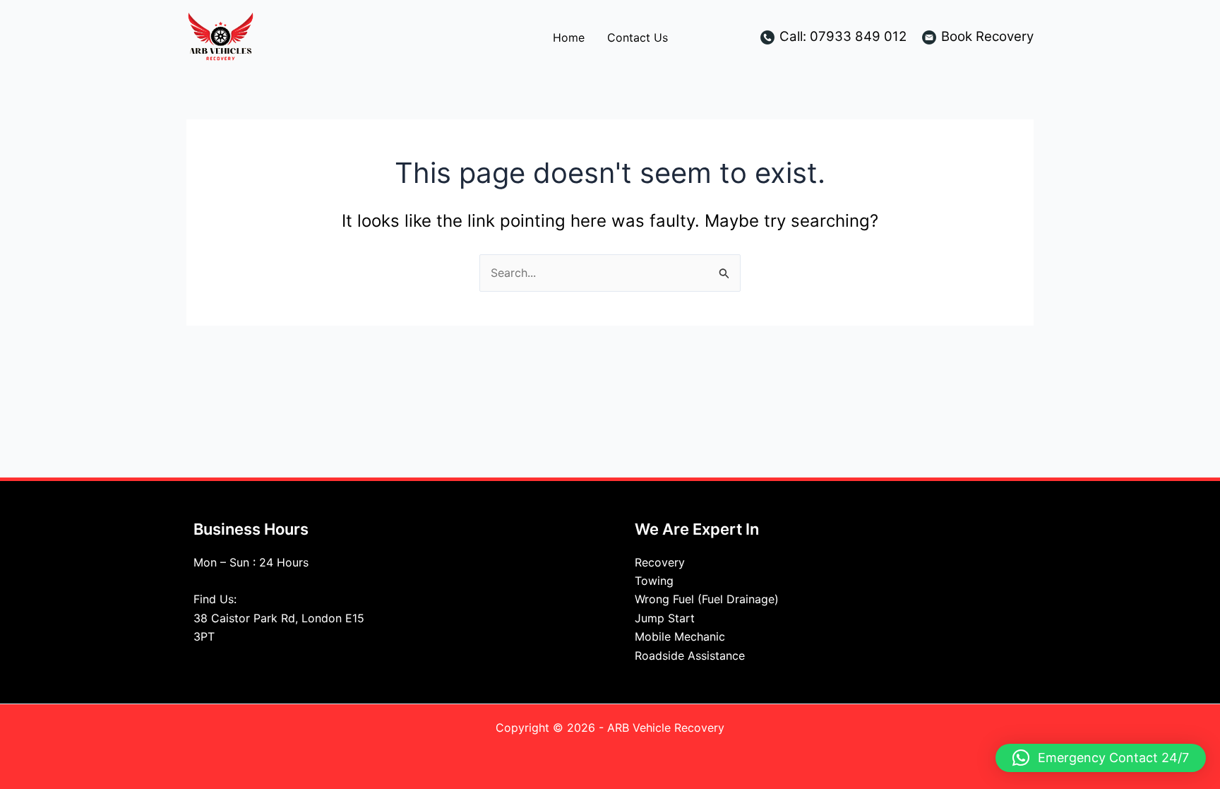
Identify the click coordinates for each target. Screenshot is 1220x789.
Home (569, 37)
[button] (1100, 758)
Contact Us (637, 37)
